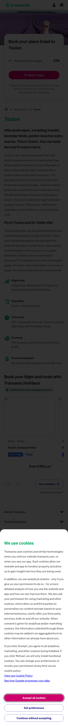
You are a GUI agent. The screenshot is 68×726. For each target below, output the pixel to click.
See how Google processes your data (27, 680)
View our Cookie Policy (18, 675)
